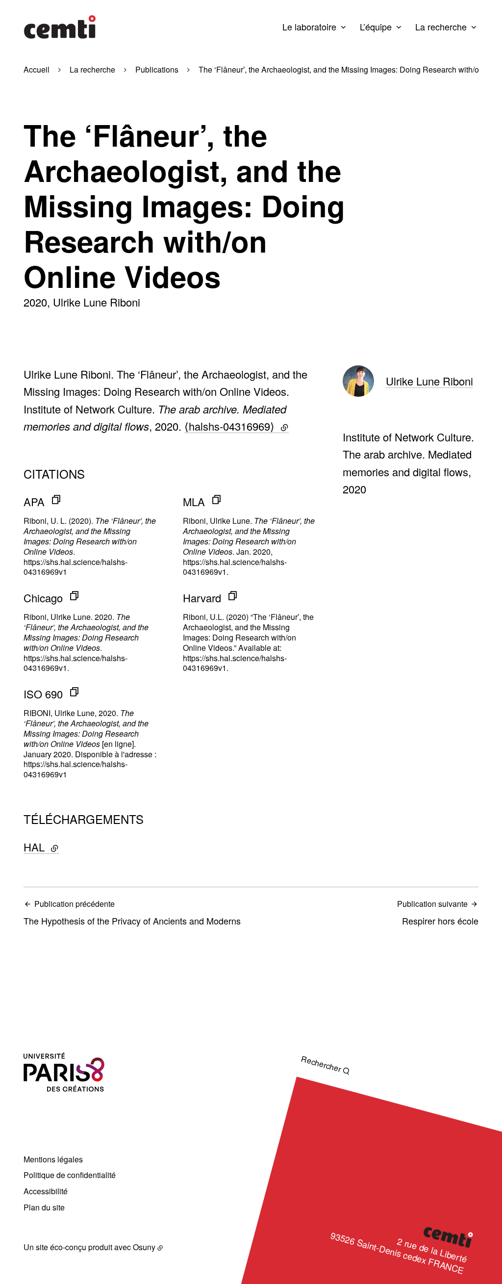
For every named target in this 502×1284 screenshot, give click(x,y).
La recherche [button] (441, 26)
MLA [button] (194, 501)
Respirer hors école (437, 912)
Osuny (144, 1247)
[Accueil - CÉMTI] (60, 27)
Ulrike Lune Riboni (429, 380)
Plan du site (44, 1207)
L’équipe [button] (376, 26)
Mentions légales (53, 1159)
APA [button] (34, 501)
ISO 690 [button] (43, 693)
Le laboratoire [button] (309, 26)
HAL (66, 846)
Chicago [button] (43, 597)
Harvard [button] (202, 597)
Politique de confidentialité (70, 1175)
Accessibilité (46, 1191)
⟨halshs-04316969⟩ (236, 426)
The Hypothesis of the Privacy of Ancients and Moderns (132, 912)
